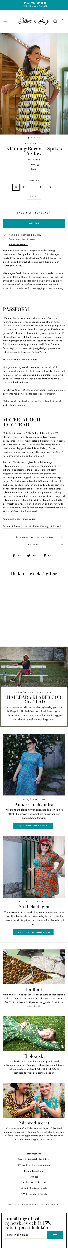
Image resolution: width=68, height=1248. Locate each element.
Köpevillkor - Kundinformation (34, 1165)
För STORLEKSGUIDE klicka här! (20, 359)
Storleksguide (34, 1153)
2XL (51, 187)
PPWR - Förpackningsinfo (34, 1194)
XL (41, 187)
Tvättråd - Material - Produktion (34, 1159)
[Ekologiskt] (34, 1033)
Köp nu (34, 223)
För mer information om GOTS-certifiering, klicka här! (32, 526)
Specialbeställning (34, 1171)
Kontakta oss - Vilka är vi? (34, 1182)
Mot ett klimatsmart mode (34, 1188)
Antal (34, 196)
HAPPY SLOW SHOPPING (33, 932)
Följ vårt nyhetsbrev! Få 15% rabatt (34, 1204)
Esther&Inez (34, 143)
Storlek (34, 180)
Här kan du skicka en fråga (34, 537)
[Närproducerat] (34, 1100)
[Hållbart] (34, 966)
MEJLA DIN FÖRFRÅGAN (33, 825)
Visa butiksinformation (18, 244)
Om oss (34, 1176)
